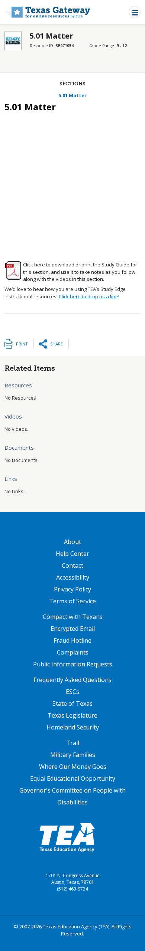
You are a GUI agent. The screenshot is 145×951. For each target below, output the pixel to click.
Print (22, 344)
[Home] (47, 12)
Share (56, 344)
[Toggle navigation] (135, 12)
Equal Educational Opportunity (72, 778)
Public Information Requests (72, 664)
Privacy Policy (72, 589)
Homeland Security (72, 727)
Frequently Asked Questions (72, 680)
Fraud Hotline (72, 640)
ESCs (72, 692)
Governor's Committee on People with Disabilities (72, 796)
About (72, 542)
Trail (72, 743)
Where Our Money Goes (72, 767)
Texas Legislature (72, 715)
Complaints (72, 652)
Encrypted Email (73, 628)
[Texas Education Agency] (67, 837)
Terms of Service (72, 601)
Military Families (72, 755)
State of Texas (72, 703)
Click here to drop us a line (88, 296)
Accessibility (72, 577)
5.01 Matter (72, 95)
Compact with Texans (73, 617)
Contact (72, 565)
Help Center (72, 554)
